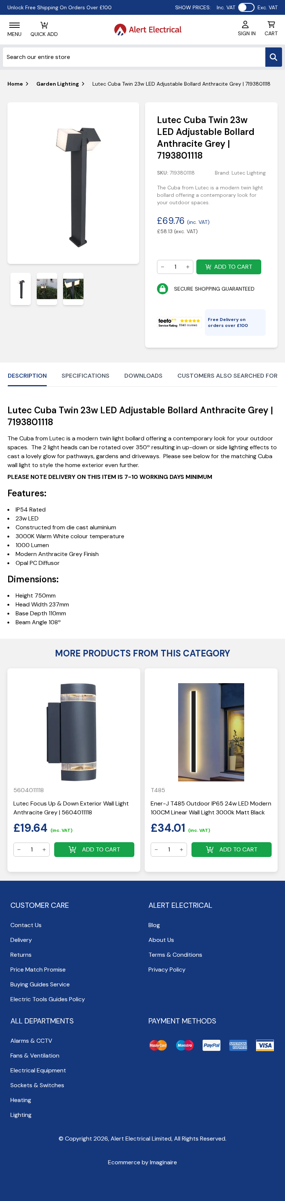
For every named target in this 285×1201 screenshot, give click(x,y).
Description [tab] (27, 376)
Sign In (247, 33)
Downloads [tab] (143, 376)
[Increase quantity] (188, 267)
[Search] (273, 57)
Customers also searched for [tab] (227, 376)
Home (15, 83)
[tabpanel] (73, 183)
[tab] (20, 289)
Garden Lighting (57, 83)
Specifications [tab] (85, 376)
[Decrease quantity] (162, 267)
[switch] (246, 7)
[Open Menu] (14, 25)
